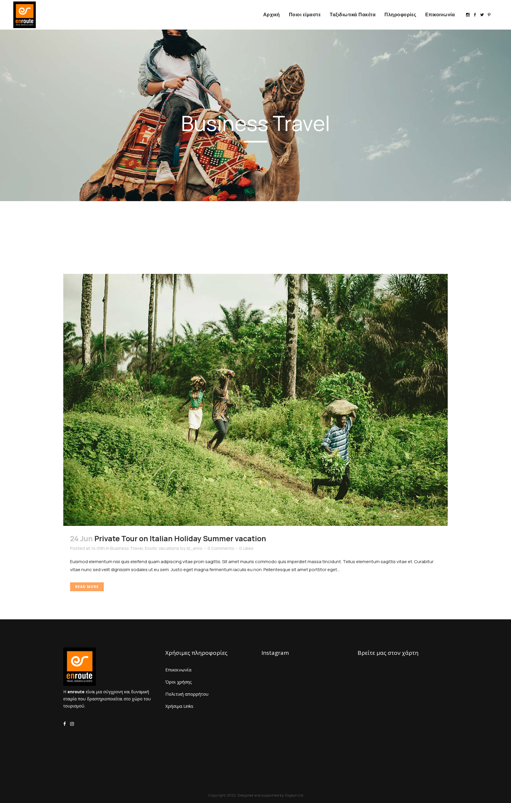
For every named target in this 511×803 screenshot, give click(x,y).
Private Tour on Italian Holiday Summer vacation (180, 538)
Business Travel (126, 548)
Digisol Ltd (294, 795)
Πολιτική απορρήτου (186, 694)
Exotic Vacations (162, 548)
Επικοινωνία (178, 670)
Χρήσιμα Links (179, 706)
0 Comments (221, 548)
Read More (87, 586)
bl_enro (194, 548)
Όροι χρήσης (178, 682)
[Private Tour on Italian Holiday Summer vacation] (255, 400)
